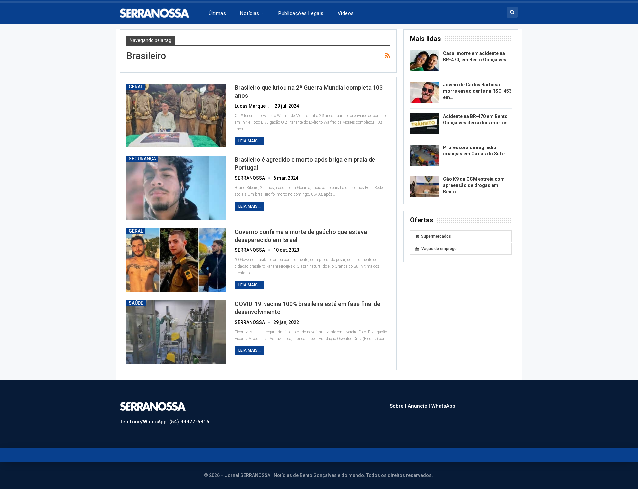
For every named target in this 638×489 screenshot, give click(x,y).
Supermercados (436, 236)
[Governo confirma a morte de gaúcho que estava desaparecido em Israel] (176, 260)
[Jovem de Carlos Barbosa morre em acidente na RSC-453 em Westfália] (424, 92)
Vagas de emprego (439, 248)
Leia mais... (249, 141)
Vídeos (346, 13)
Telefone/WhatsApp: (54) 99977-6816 (164, 422)
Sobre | (399, 406)
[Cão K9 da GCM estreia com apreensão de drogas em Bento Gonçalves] (424, 186)
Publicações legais (300, 13)
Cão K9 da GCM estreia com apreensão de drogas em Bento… (474, 185)
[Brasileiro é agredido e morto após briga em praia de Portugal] (176, 188)
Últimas (217, 13)
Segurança (142, 158)
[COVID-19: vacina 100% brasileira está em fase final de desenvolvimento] (176, 332)
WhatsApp (443, 406)
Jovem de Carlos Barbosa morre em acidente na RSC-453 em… (477, 91)
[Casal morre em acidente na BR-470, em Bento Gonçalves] (424, 61)
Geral (136, 86)
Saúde (136, 303)
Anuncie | (419, 406)
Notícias (249, 13)
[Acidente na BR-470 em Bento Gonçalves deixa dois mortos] (424, 124)
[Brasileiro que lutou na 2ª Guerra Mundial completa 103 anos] (176, 115)
